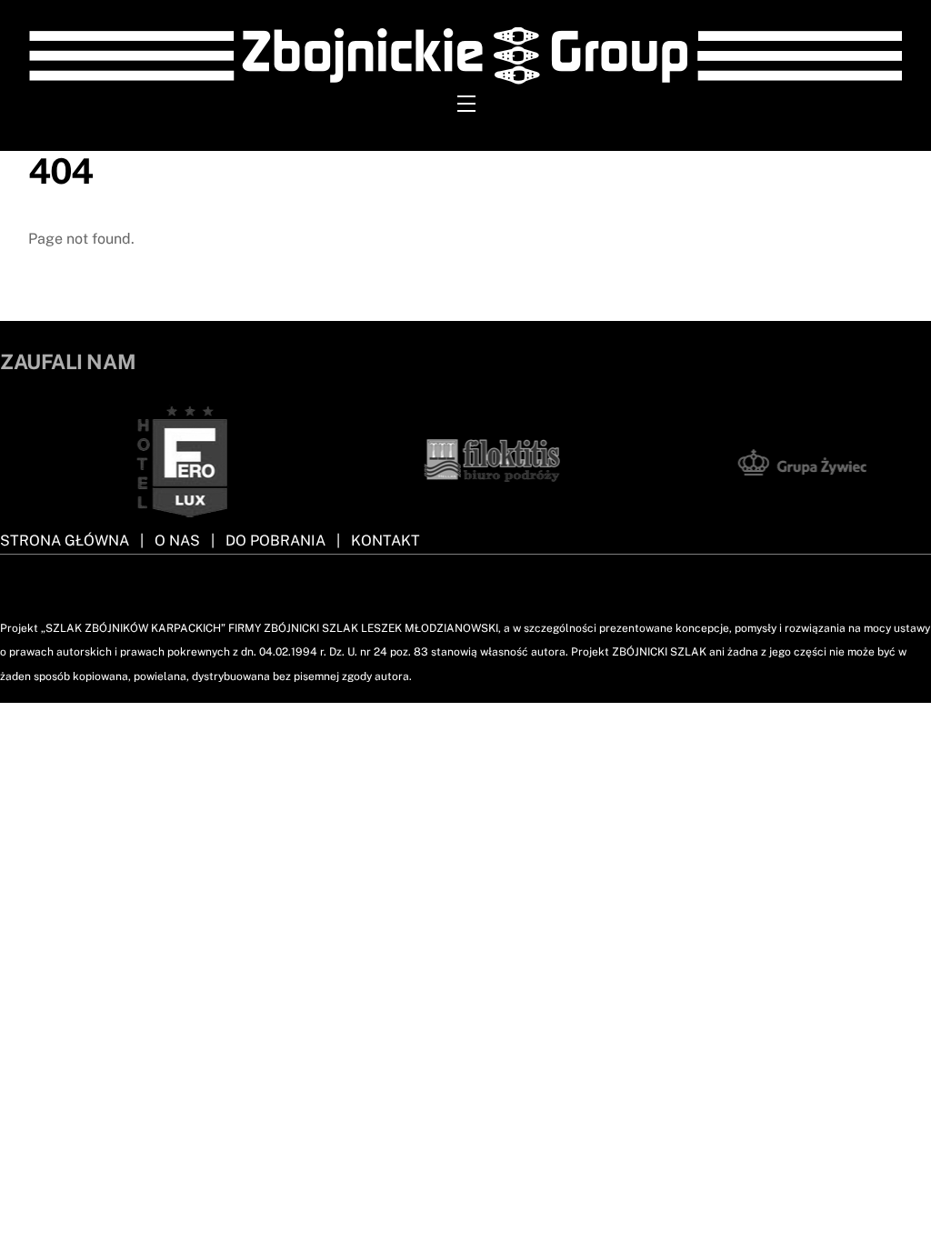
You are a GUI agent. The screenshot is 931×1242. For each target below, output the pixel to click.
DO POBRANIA (275, 540)
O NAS (177, 540)
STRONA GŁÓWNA (64, 540)
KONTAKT (385, 540)
